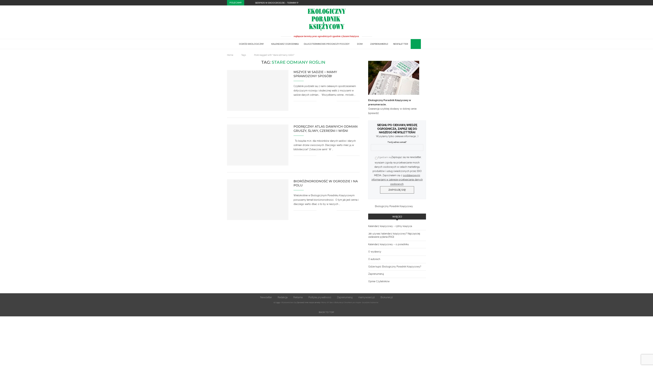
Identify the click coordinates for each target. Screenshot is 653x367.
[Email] (425, 2)
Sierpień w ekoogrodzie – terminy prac (279, 3)
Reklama (298, 297)
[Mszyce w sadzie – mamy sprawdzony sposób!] (257, 90)
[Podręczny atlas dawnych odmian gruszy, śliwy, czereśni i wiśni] (257, 145)
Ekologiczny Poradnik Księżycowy (394, 206)
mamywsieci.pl (366, 297)
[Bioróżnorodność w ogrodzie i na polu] (257, 199)
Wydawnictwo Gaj (289, 302)
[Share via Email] (334, 101)
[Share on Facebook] (323, 101)
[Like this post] (319, 101)
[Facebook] (417, 2)
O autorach (374, 259)
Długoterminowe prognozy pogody (326, 44)
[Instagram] (421, 2)
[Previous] (247, 2)
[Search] (412, 44)
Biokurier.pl (387, 297)
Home (230, 55)
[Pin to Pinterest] (330, 101)
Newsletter (400, 44)
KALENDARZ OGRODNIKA (285, 44)
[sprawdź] (373, 113)
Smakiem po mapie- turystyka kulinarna (361, 302)
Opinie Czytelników (379, 281)
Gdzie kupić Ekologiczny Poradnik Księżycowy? (394, 266)
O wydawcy (374, 251)
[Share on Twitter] (327, 101)
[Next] (252, 2)
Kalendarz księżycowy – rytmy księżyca (390, 226)
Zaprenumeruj (379, 44)
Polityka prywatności (319, 297)
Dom (360, 44)
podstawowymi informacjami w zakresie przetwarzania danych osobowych (397, 179)
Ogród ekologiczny (251, 44)
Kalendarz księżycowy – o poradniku (388, 244)
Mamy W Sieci (327, 302)
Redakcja (283, 297)
